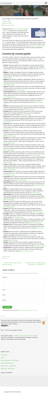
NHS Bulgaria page (8, 84)
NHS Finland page (26, 114)
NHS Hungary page (9, 143)
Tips (7, 258)
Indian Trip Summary (7, 363)
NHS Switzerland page (26, 251)
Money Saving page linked (37, 46)
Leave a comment (9, 25)
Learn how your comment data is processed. (28, 310)
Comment (5, 277)
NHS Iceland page (8, 150)
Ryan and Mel (8, 23)
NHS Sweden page (39, 245)
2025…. (3, 357)
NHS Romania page (35, 222)
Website (4, 300)
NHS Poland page (37, 212)
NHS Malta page (34, 192)
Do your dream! (6, 3)
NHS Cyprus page (19, 90)
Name (4, 289)
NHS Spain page (12, 240)
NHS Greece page (11, 136)
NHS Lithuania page (21, 180)
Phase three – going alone (8, 366)
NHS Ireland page (35, 155)
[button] (46, 3)
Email (4, 295)
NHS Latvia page (10, 169)
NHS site (37, 59)
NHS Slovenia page (31, 235)
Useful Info (8, 256)
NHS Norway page (8, 206)
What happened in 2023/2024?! (10, 360)
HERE (4, 330)
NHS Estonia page (28, 109)
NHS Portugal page (17, 217)
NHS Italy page (7, 162)
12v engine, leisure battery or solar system (25, 335)
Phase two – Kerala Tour (8, 368)
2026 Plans (4, 355)
